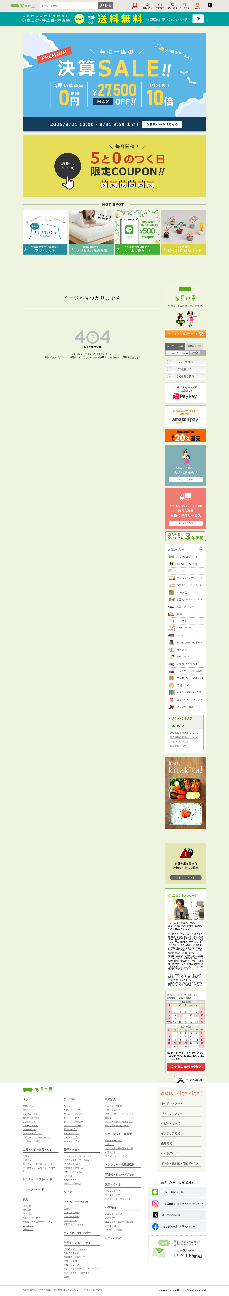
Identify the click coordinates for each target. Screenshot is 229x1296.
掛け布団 (27, 1205)
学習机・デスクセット (74, 1249)
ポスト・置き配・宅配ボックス (180, 1163)
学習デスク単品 (71, 1252)
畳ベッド (27, 1109)
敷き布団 (27, 1209)
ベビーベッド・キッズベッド (37, 1137)
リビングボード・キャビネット (120, 1113)
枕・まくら (28, 1225)
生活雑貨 (166, 1143)
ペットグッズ (169, 1153)
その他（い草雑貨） (114, 1229)
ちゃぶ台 (68, 1105)
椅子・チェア (72, 1149)
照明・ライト (113, 1184)
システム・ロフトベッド (37, 1179)
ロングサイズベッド (32, 1133)
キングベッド (29, 1129)
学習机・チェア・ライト (78, 1243)
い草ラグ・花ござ (113, 1213)
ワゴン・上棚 (70, 1260)
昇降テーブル (70, 1129)
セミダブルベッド (31, 1117)
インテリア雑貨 (170, 1133)
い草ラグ (109, 1144)
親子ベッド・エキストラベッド (38, 1163)
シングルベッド (30, 1113)
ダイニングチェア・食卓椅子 (78, 1159)
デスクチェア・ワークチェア (78, 1156)
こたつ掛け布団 (71, 1212)
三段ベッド (28, 1159)
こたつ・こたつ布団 (76, 1202)
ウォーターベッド (33, 1189)
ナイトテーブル (71, 1137)
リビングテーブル (72, 1109)
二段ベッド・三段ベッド (37, 1149)
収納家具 (110, 1099)
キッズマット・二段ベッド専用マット (40, 1169)
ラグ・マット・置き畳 (118, 1134)
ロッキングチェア (72, 1183)
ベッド (27, 1099)
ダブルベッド (29, 1121)
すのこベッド (29, 1105)
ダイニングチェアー (73, 1121)
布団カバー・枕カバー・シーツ (38, 1221)
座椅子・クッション (73, 1171)
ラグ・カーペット (113, 1140)
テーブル (69, 1099)
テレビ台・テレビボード (78, 1233)
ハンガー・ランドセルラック (119, 1121)
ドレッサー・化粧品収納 (120, 1164)
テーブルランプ (112, 1194)
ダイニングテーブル (73, 1113)
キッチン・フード (172, 1103)
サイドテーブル (71, 1133)
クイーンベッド (30, 1125)
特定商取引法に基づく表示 (184, 733)
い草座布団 (110, 1225)
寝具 (25, 1199)
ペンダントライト (113, 1190)
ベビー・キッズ (170, 1123)
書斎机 (67, 1276)
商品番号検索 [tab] (194, 346)
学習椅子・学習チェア (74, 1167)
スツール (68, 1175)
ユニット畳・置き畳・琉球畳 (119, 1148)
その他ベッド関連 (31, 1141)
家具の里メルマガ (179, 746)
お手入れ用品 (113, 1238)
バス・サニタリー (172, 1113)
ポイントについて (179, 741)
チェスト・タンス (113, 1105)
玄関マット (110, 1152)
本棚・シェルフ (71, 1264)
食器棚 (108, 1117)
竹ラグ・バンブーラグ (115, 1156)
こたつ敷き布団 (71, 1216)
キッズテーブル (71, 1141)
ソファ (68, 1192)
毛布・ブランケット (32, 1217)
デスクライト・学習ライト (77, 1272)
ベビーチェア (70, 1179)
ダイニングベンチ (72, 1125)
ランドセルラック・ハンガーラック (81, 1268)
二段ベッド (28, 1156)
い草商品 (110, 1207)
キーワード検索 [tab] (175, 346)
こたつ (67, 1208)
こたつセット (70, 1220)
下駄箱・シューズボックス (121, 1174)
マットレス (28, 1213)
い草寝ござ (28, 1229)
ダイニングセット (72, 1117)
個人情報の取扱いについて (184, 737)
